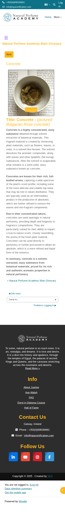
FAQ (31, 397)
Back (9, 54)
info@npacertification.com (18, 7)
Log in (60, 4)
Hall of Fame (31, 407)
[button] (47, 4)
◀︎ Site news (15, 293)
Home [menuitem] (48, 17)
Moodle (23, 501)
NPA (50, 476)
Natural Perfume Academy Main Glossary (32, 280)
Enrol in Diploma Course (31, 402)
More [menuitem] (57, 17)
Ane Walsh (31, 392)
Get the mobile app (15, 492)
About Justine (31, 387)
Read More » (32, 368)
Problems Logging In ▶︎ (45, 305)
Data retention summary (18, 488)
